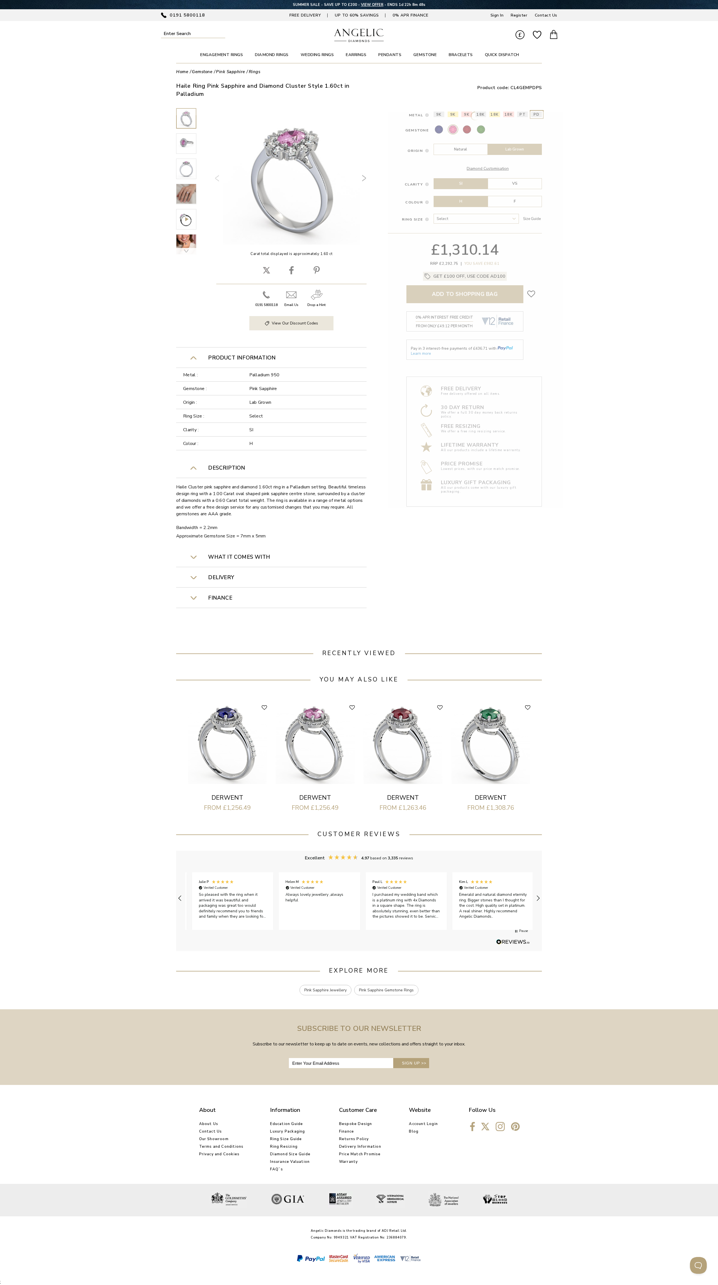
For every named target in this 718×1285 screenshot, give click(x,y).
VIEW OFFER (372, 4)
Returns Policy (354, 1139)
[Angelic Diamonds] (359, 41)
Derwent (227, 798)
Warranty (348, 1161)
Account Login (423, 1123)
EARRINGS (356, 54)
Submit (221, 33)
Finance (346, 1131)
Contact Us (546, 15)
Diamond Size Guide (290, 1154)
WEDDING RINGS (317, 54)
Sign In (497, 15)
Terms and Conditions (221, 1146)
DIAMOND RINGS (272, 54)
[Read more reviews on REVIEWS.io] (513, 942)
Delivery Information (360, 1146)
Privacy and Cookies (219, 1154)
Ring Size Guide (286, 1139)
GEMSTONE (425, 54)
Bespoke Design (355, 1123)
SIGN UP (414, 1063)
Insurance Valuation (290, 1161)
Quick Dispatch (502, 54)
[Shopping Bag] (553, 35)
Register (519, 15)
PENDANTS (389, 54)
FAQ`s (276, 1169)
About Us (208, 1123)
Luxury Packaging (287, 1131)
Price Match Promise (360, 1154)
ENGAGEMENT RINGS (221, 54)
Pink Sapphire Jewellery (325, 990)
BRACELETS (461, 54)
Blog (413, 1131)
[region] (359, 898)
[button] (180, 898)
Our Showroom (214, 1139)
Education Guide (286, 1123)
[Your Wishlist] (537, 35)
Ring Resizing (284, 1146)
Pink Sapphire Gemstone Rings (386, 990)
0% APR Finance (411, 15)
